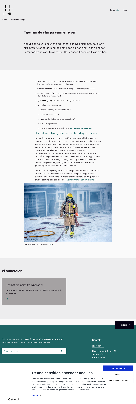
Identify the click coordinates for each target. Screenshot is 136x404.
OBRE (50, 244)
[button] (114, 10)
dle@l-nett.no (98, 345)
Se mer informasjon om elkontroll (81, 180)
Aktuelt (4, 19)
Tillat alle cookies (118, 368)
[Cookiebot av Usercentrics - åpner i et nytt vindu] (13, 399)
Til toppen (122, 325)
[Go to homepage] (7, 10)
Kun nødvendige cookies (118, 381)
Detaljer (35, 395)
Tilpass (117, 374)
